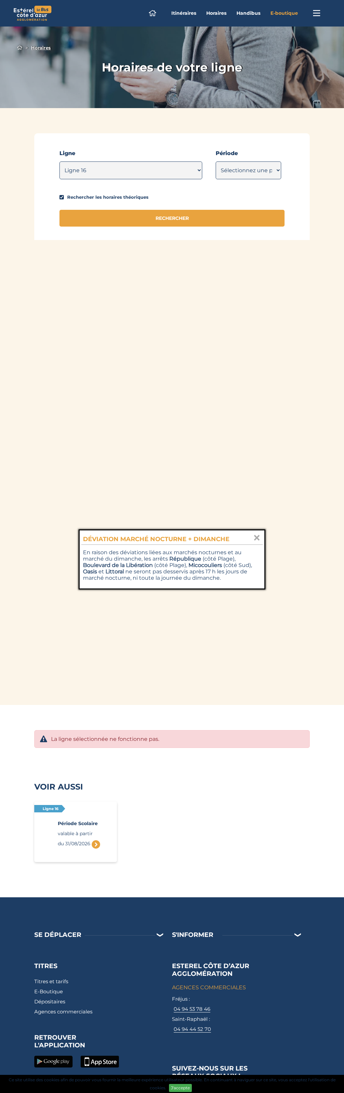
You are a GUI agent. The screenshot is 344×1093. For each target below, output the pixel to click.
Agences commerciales (63, 1011)
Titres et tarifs (51, 981)
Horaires (216, 13)
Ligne (67, 153)
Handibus (248, 13)
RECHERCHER (172, 218)
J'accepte (180, 1087)
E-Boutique (48, 991)
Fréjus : (191, 1004)
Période (227, 153)
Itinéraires (183, 13)
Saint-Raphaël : (191, 1024)
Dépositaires (49, 1001)
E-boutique (284, 13)
